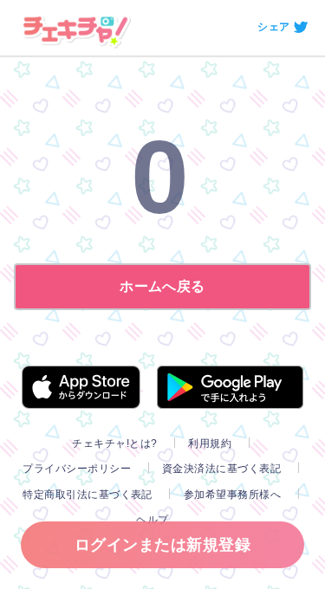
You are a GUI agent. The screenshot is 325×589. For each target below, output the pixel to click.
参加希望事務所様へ (232, 495)
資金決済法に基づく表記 (221, 469)
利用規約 (209, 443)
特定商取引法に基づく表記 (88, 495)
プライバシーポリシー (77, 469)
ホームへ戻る (162, 286)
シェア (273, 27)
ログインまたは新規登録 (162, 544)
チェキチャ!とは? (114, 443)
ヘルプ (152, 520)
